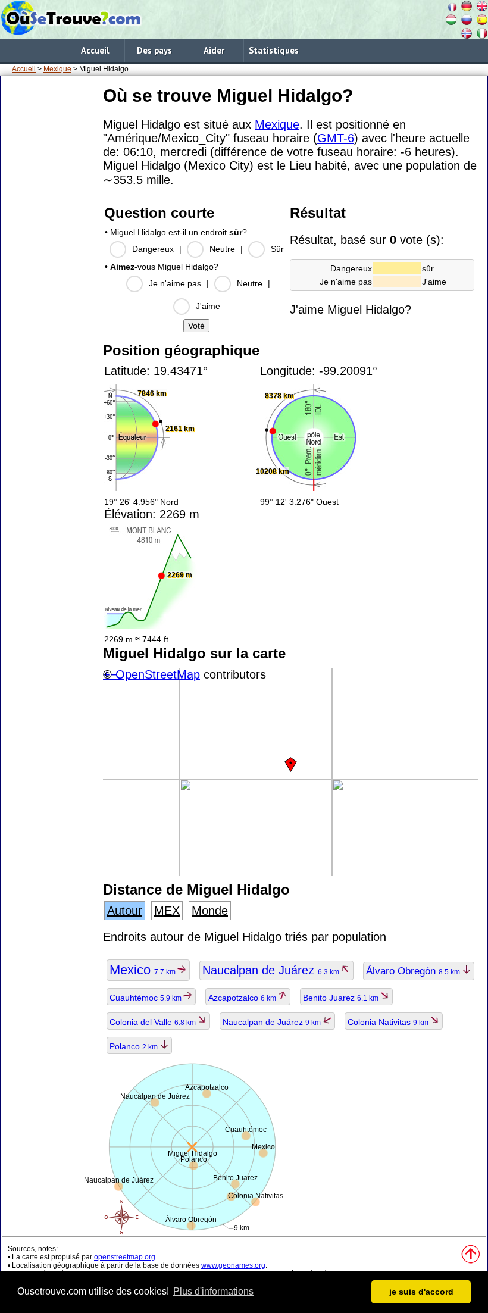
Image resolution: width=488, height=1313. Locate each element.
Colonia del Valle (154, 1022)
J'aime (208, 306)
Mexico (143, 969)
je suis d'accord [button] (421, 1291)
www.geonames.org (233, 1265)
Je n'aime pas (175, 283)
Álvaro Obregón (414, 971)
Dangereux (153, 249)
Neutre (222, 249)
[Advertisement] (49, 261)
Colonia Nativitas (389, 1022)
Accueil (95, 50)
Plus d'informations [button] (213, 1291)
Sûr (277, 249)
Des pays (154, 50)
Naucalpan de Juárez (271, 970)
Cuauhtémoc (146, 997)
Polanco (134, 1046)
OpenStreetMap (157, 674)
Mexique (57, 69)
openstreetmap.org (124, 1257)
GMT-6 (335, 138)
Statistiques (274, 50)
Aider (214, 50)
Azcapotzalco (243, 997)
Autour (124, 910)
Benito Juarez (341, 997)
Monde (210, 910)
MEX (167, 910)
